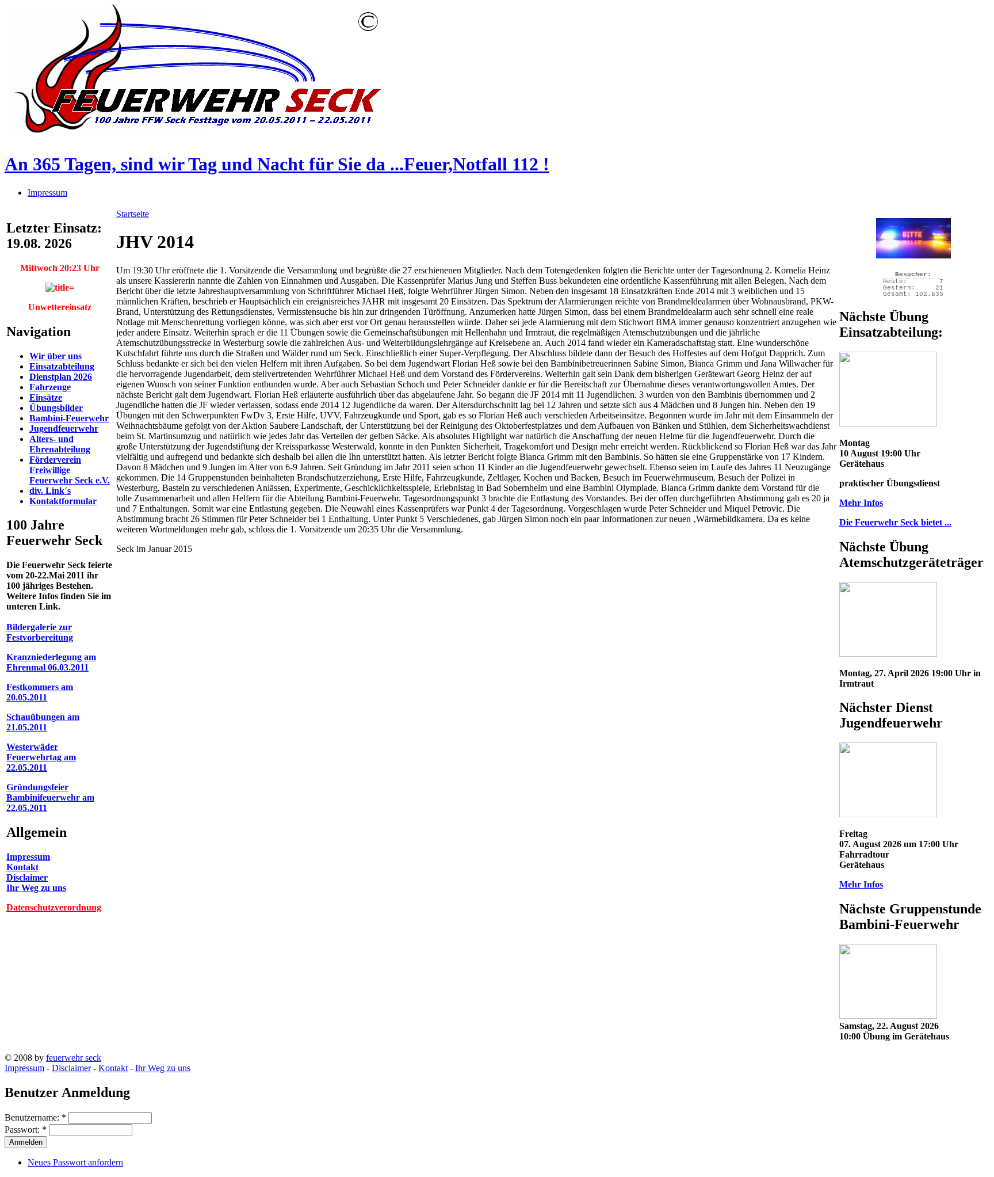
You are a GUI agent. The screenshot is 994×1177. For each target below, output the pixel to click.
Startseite (132, 214)
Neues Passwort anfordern (75, 1162)
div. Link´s (50, 491)
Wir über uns (55, 356)
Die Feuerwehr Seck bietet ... (895, 522)
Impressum (47, 192)
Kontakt (22, 867)
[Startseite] (194, 136)
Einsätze (45, 397)
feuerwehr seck (73, 1057)
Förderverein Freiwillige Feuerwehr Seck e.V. (69, 470)
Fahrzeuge (50, 387)
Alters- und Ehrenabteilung (59, 444)
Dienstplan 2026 (60, 377)
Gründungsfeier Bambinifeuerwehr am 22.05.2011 (50, 797)
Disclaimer (27, 877)
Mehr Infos (861, 503)
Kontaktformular (63, 501)
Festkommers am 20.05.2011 (39, 692)
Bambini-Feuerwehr (69, 418)
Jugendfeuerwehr (63, 428)
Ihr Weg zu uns (36, 888)
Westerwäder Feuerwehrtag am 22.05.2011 (41, 757)
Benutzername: (35, 1117)
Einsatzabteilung (61, 366)
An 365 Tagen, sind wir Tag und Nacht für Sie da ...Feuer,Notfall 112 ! (277, 164)
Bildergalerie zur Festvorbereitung (39, 632)
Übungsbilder (56, 408)
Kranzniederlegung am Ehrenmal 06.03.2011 (51, 662)
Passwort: (26, 1129)
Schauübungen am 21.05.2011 (42, 722)
